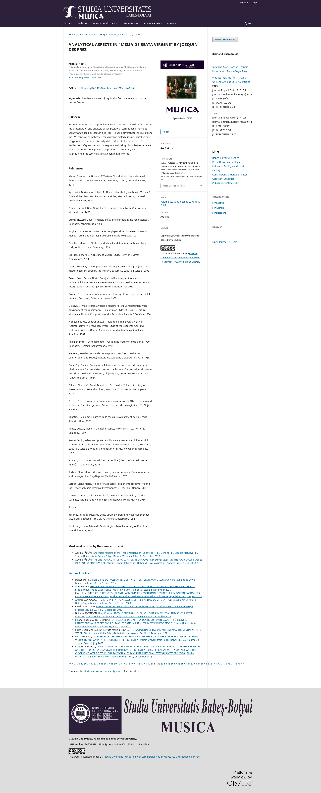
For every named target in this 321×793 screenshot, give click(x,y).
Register (244, 2)
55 (169, 663)
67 (209, 663)
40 (118, 663)
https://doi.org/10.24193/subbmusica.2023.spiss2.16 (104, 88)
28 (78, 663)
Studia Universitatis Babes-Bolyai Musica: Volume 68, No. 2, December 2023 (117, 556)
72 (225, 663)
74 (232, 663)
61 (189, 663)
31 (88, 663)
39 (115, 663)
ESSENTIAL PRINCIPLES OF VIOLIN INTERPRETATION (125, 606)
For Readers (218, 202)
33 (95, 663)
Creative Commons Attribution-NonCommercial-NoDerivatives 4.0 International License (180, 257)
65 (202, 663)
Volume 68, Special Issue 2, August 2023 (111, 34)
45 (135, 663)
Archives (82, 23)
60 (185, 663)
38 (112, 663)
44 (132, 663)
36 (105, 663)
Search (251, 23)
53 (162, 663)
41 (122, 663)
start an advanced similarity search (103, 671)
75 (235, 663)
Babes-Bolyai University (225, 157)
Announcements (152, 23)
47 (142, 663)
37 (108, 663)
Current (68, 23)
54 (165, 663)
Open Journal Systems (224, 241)
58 (179, 663)
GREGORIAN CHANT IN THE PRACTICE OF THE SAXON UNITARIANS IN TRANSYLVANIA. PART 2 (142, 586)
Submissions (131, 23)
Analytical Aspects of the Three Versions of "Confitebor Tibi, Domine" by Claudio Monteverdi (145, 552)
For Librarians (219, 212)
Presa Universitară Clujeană (227, 162)
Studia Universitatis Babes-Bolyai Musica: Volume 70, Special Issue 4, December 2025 (123, 589)
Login (254, 2)
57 (175, 663)
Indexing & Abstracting (105, 23)
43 (128, 663)
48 (145, 663)
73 (229, 663)
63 (195, 663)
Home (72, 34)
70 (219, 663)
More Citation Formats (174, 185)
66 (205, 663)
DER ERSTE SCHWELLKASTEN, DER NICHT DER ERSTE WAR (124, 579)
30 (85, 663)
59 (182, 663)
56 (172, 663)
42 (125, 663)
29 (82, 663)
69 (215, 663)
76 (239, 663)
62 (192, 663)
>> (244, 663)
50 (152, 663)
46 (138, 663)
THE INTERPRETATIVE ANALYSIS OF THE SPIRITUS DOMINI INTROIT (135, 599)
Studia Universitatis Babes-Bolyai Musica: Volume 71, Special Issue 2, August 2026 (153, 563)
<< (70, 663)
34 (98, 663)
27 (75, 663)
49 (148, 663)
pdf (167, 131)
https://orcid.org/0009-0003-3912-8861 (85, 77)
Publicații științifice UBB (225, 183)
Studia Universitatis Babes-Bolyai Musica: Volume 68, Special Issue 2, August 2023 (156, 596)
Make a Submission (225, 39)
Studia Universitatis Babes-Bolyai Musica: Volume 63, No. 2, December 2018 (134, 655)
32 (92, 663)
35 (102, 663)
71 (222, 663)
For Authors (218, 207)
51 (155, 663)
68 (212, 663)
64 (199, 663)
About (171, 23)
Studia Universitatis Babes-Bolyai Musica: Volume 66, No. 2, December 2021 (128, 616)
